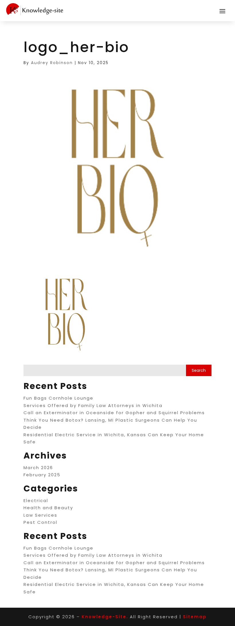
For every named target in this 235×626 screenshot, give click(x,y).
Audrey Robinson (52, 63)
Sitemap (195, 617)
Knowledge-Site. (105, 617)
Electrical (35, 500)
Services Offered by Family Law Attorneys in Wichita (92, 405)
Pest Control (40, 522)
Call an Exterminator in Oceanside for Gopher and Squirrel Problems (114, 413)
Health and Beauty (48, 508)
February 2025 (41, 475)
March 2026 (38, 468)
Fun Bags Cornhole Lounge (58, 398)
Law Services (40, 515)
